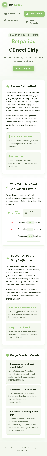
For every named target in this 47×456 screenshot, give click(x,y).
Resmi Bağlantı (14, 20)
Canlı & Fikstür (36, 14)
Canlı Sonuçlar (16, 213)
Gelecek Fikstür (33, 213)
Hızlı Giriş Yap (25, 68)
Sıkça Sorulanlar (34, 21)
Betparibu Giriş (14, 14)
